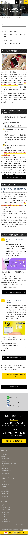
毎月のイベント (5, 494)
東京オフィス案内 (6, 512)
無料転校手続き (5, 496)
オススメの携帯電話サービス (12, 43)
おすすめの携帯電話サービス (14, 177)
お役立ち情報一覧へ (14, 387)
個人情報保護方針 (6, 521)
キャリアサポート (6, 489)
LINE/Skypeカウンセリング (9, 463)
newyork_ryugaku (15, 402)
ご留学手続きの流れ (7, 470)
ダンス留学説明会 (6, 459)
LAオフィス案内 (6, 509)
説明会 (3, 456)
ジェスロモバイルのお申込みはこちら (14, 292)
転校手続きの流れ (6, 473)
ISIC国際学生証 (5, 484)
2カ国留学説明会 (6, 461)
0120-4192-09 (15, 423)
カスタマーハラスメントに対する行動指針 (12, 524)
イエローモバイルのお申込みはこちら (14, 357)
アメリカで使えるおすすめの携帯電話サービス (14, 376)
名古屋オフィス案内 (7, 517)
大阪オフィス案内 (6, 514)
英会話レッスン (5, 482)
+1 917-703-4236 (15, 433)
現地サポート (5, 486)
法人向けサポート (6, 491)
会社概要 (4, 505)
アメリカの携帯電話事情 (10, 31)
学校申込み (4, 466)
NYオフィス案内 (6, 507)
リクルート (4, 519)
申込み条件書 (5, 468)
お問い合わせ (5, 454)
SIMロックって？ (8, 40)
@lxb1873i (13, 398)
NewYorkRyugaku (15, 406)
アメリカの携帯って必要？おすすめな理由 (14, 36)
